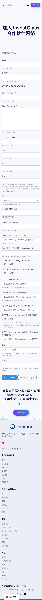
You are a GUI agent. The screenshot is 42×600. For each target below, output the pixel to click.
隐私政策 (5, 538)
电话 (3, 176)
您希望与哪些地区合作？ (11, 279)
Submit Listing (10, 377)
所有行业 (5, 464)
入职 (3, 572)
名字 (4, 150)
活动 (3, 512)
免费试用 (21, 412)
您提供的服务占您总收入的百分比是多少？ (18, 305)
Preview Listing (26, 377)
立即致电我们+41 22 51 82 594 (14, 586)
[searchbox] (21, 239)
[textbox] (20, 200)
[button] (28, 5)
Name (4, 60)
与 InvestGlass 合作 (9, 531)
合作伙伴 (5, 535)
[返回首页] (7, 5)
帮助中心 (5, 524)
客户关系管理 (7, 561)
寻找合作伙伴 (7, 527)
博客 (3, 501)
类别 (4, 345)
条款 (3, 542)
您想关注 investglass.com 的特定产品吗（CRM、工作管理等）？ (21, 333)
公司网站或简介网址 (9, 209)
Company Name (9, 93)
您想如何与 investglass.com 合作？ (15, 292)
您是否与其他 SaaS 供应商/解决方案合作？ (18, 269)
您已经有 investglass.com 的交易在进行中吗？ (20, 315)
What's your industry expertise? (14, 235)
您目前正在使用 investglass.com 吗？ (16, 260)
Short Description (9, 106)
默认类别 (6, 360)
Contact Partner (8, 137)
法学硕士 (5, 546)
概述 (3, 557)
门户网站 (5, 579)
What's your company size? (13, 222)
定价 (3, 460)
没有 (12, 264)
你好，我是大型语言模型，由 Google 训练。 (19, 248)
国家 (3, 196)
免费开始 (35, 5)
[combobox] (21, 200)
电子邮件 (6, 73)
